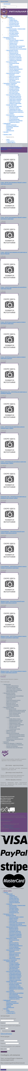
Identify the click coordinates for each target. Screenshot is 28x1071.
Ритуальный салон (14, 23)
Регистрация (4, 1051)
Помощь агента (13, 43)
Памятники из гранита (15, 100)
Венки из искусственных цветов (17, 710)
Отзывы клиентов (14, 21)
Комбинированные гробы (16, 720)
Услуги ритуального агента (13, 700)
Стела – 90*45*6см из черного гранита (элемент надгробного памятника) (13, 322)
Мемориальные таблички (15, 120)
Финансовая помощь (14, 82)
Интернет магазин (14, 24)
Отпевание (9, 698)
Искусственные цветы (15, 713)
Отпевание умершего (15, 54)
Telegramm (6, 820)
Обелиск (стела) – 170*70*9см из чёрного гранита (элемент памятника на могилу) (13, 671)
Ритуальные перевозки (15, 57)
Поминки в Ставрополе (15, 59)
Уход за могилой (13, 117)
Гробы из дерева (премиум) (16, 724)
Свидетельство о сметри (15, 47)
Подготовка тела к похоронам (17, 46)
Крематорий (9, 127)
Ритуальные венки (14, 63)
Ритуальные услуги (8, 37)
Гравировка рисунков (15, 109)
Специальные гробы (14, 729)
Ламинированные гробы (15, 721)
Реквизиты (12, 18)
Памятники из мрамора (15, 99)
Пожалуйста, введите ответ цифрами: (10, 1025)
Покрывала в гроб (14, 67)
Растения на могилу (14, 93)
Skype (10, 820)
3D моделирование (14, 119)
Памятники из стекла (14, 102)
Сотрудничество (13, 34)
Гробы (11, 64)
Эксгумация (12, 80)
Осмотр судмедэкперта (12, 685)
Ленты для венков (14, 714)
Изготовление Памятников (13, 94)
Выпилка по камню (14, 107)
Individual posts (10, 130)
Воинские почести (14, 77)
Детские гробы (13, 727)
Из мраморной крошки (15, 97)
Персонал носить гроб (15, 56)
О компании (9, 17)
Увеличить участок (14, 79)
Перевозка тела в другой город (14, 747)
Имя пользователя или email (8, 1018)
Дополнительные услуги (12, 73)
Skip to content (4, 1)
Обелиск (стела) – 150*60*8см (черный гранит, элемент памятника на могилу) (13, 602)
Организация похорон (12, 50)
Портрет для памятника (15, 106)
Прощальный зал (13, 53)
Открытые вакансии (14, 26)
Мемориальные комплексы (16, 112)
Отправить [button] (3, 1069)
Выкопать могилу (13, 51)
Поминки (8, 129)
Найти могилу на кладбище (16, 116)
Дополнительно (10, 114)
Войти (13, 1031)
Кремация (12, 74)
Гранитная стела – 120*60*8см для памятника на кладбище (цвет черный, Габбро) (13, 497)
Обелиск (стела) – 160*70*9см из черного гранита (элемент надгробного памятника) (13, 637)
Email (2, 1040)
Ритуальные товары (11, 61)
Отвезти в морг (13, 44)
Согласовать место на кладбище (17, 48)
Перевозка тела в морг (12, 687)
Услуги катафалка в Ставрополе (14, 744)
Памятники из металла (15, 96)
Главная (5, 16)
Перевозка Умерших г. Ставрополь (12, 743)
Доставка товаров (14, 33)
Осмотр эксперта (13, 41)
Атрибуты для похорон (12, 737)
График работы (13, 20)
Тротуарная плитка (14, 90)
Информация (7, 123)
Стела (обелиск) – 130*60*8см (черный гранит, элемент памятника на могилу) (13, 532)
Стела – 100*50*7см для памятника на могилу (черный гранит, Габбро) (13, 427)
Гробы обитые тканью (15, 718)
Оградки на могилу (14, 89)
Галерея (11, 113)
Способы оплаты (13, 31)
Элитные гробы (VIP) (14, 726)
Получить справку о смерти (16, 40)
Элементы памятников (15, 103)
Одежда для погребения (12, 733)
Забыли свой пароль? (6, 1033)
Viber (2, 820)
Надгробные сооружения (10, 83)
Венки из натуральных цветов (17, 711)
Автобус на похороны (15, 71)
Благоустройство (10, 84)
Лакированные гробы (15, 723)
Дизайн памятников (11, 104)
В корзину (3, 188)
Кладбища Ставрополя (12, 126)
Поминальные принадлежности (14, 739)
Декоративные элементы (16, 110)
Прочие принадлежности (15, 69)
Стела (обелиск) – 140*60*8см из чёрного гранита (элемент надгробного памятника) (13, 567)
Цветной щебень (13, 92)
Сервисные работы (14, 122)
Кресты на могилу (14, 66)
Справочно (9, 27)
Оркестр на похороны (15, 76)
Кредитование (13, 30)
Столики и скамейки (14, 87)
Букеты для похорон (14, 716)
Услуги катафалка (14, 70)
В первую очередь (11, 38)
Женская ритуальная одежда (17, 736)
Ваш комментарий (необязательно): (13, 1063)
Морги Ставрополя (11, 124)
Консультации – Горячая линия (17, 28)
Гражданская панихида (15, 60)
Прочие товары (10, 740)
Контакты (5, 132)
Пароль (3, 1023)
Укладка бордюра (13, 86)
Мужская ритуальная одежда (16, 734)
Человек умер (7, 684)
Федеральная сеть (14, 36)
